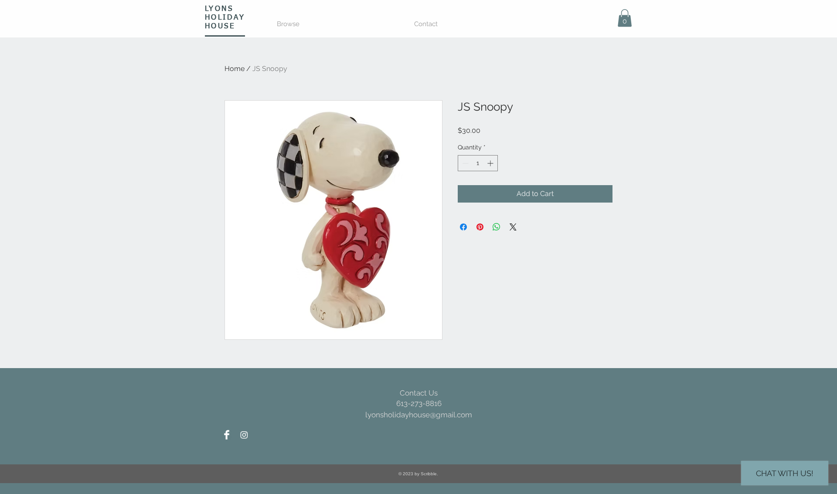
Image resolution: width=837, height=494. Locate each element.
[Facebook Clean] (226, 435)
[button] (624, 18)
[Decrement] (464, 163)
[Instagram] (244, 435)
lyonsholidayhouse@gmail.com (418, 414)
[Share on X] (513, 227)
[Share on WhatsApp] (496, 227)
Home (235, 68)
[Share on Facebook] (463, 227)
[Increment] (491, 163)
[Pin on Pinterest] (480, 227)
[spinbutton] (478, 163)
